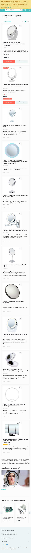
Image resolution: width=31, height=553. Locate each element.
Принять (9, 7)
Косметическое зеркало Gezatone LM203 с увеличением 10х (14, 405)
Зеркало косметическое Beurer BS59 (15, 230)
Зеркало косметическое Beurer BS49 (15, 334)
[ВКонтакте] (3, 544)
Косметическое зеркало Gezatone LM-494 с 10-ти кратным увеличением (15, 85)
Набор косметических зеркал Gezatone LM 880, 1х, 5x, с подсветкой (15, 370)
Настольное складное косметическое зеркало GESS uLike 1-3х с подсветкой (15, 440)
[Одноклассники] (5, 544)
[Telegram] (7, 544)
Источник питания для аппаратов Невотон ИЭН (17, 518)
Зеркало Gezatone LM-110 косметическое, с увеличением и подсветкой (14, 44)
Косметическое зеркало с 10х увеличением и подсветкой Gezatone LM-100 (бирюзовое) (15, 162)
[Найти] (20, 9)
